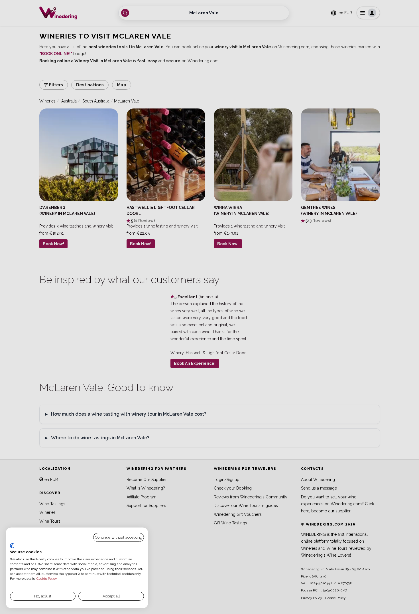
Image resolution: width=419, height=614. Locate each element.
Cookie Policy (46, 579)
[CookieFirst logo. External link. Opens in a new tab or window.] (12, 545)
